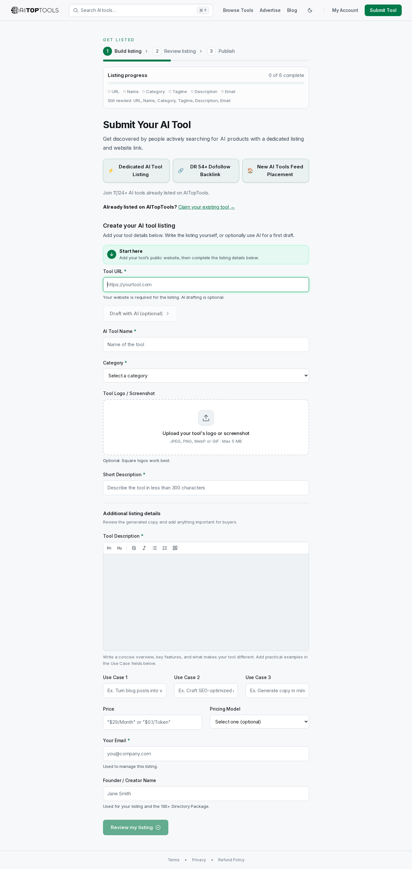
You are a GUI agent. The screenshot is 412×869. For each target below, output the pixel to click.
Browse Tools (238, 10)
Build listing (128, 51)
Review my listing (132, 827)
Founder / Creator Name (129, 780)
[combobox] (137, 10)
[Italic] (144, 548)
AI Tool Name (119, 331)
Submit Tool (383, 10)
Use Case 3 (258, 677)
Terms (174, 859)
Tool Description (123, 536)
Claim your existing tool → (206, 207)
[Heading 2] (119, 548)
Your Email (116, 740)
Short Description (124, 474)
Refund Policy (231, 859)
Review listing (180, 51)
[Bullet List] (154, 548)
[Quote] (175, 548)
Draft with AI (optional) (136, 313)
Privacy (199, 859)
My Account (345, 10)
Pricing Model (225, 709)
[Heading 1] (109, 548)
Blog (292, 10)
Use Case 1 (115, 677)
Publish (227, 51)
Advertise (270, 10)
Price (108, 709)
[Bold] (133, 548)
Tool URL (114, 271)
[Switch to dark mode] (310, 10)
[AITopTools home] (34, 10)
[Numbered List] (164, 548)
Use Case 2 (187, 677)
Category (115, 362)
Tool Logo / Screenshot (129, 393)
